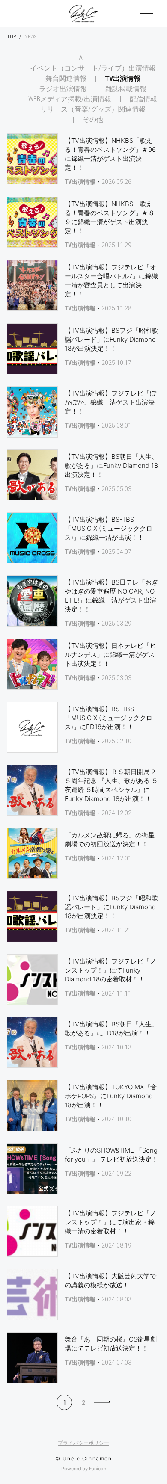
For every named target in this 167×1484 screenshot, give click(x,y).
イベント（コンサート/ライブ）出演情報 (93, 68)
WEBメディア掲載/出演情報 (69, 99)
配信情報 (143, 99)
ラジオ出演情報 (63, 89)
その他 (93, 119)
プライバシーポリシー (83, 1443)
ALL (84, 58)
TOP (11, 36)
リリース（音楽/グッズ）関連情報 (93, 109)
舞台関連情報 (65, 78)
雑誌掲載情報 (125, 89)
